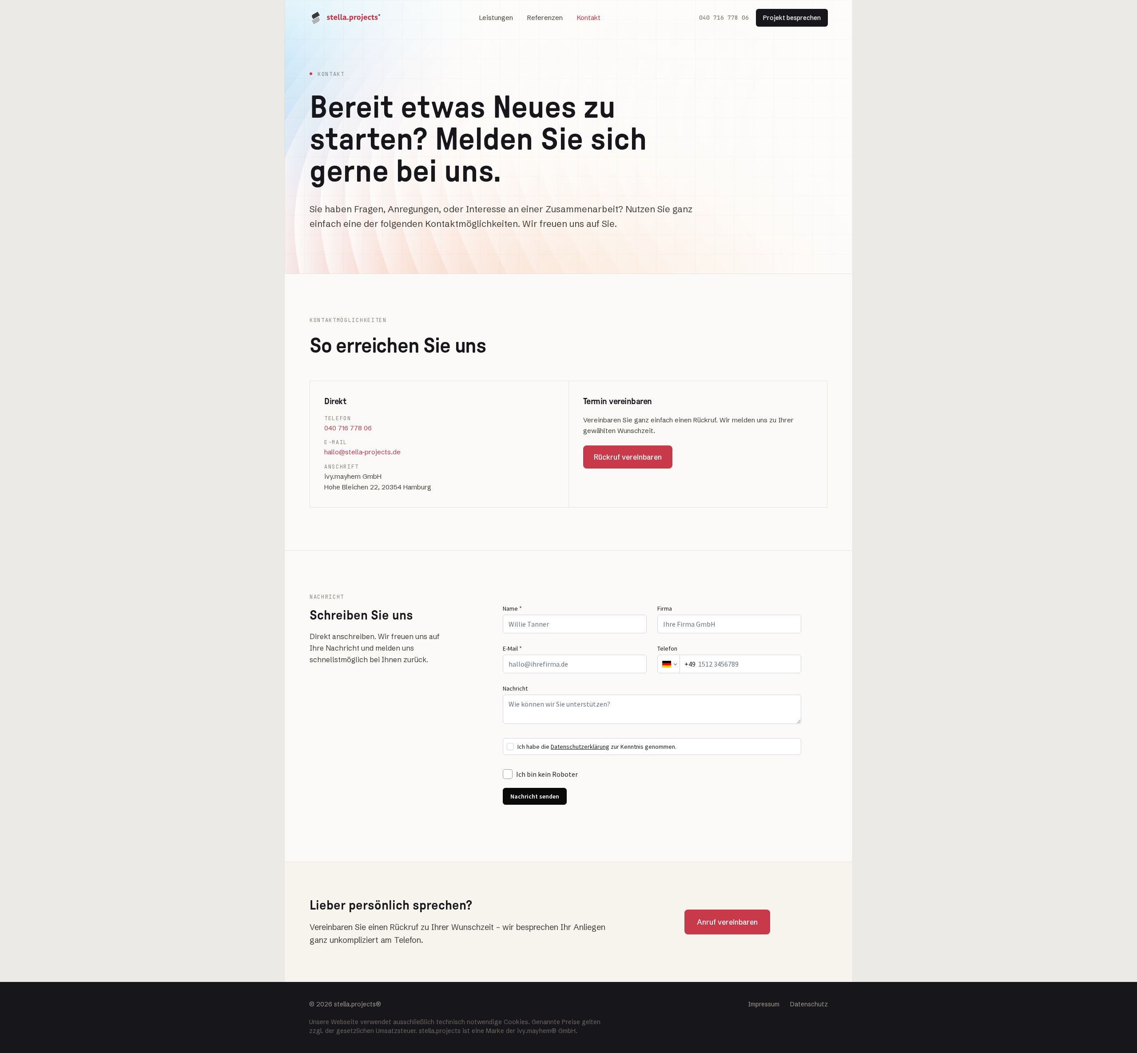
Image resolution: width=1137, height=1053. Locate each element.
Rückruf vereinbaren (628, 457)
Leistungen (496, 17)
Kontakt (588, 17)
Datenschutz (809, 1004)
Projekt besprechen (792, 18)
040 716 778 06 (724, 17)
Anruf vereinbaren (727, 922)
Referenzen (545, 17)
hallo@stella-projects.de (362, 452)
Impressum (763, 1004)
